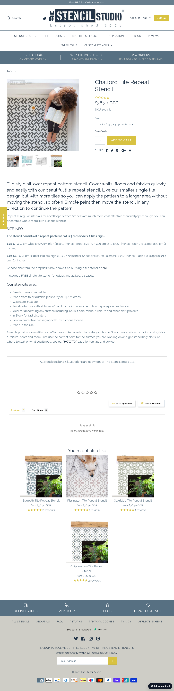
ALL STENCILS (21, 621)
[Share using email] (130, 150)
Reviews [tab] (15, 410)
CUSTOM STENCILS (98, 45)
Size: (97, 118)
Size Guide (101, 131)
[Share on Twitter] (112, 150)
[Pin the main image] (117, 150)
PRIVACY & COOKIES (101, 621)
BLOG (137, 36)
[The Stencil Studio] (87, 11)
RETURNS (76, 621)
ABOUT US (43, 621)
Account (135, 18)
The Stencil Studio (91, 672)
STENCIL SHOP (25, 36)
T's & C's (126, 621)
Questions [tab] (37, 410)
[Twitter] (44, 19)
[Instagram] (57, 19)
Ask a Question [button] (124, 403)
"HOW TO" (70, 341)
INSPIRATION (117, 36)
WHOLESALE (69, 45)
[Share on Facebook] (107, 150)
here (104, 268)
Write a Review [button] (153, 403)
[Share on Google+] (124, 150)
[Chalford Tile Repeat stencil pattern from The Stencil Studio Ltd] (27, 161)
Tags (11, 71)
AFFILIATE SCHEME (150, 621)
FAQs (60, 621)
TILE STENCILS (54, 36)
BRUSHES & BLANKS (86, 36)
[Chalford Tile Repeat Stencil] (43, 115)
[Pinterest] (64, 19)
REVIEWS (154, 36)
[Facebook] (51, 19)
